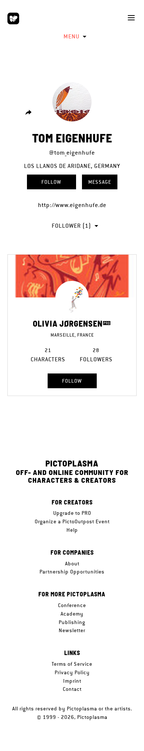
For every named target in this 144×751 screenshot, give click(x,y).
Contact (72, 689)
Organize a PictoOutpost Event (72, 521)
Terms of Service (72, 664)
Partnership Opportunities (72, 571)
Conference (72, 605)
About (72, 563)
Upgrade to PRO (72, 513)
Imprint (72, 681)
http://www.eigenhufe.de (72, 205)
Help (72, 530)
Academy (72, 613)
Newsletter (72, 630)
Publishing (72, 622)
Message (99, 182)
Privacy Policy (72, 672)
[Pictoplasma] (13, 18)
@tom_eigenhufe (72, 152)
